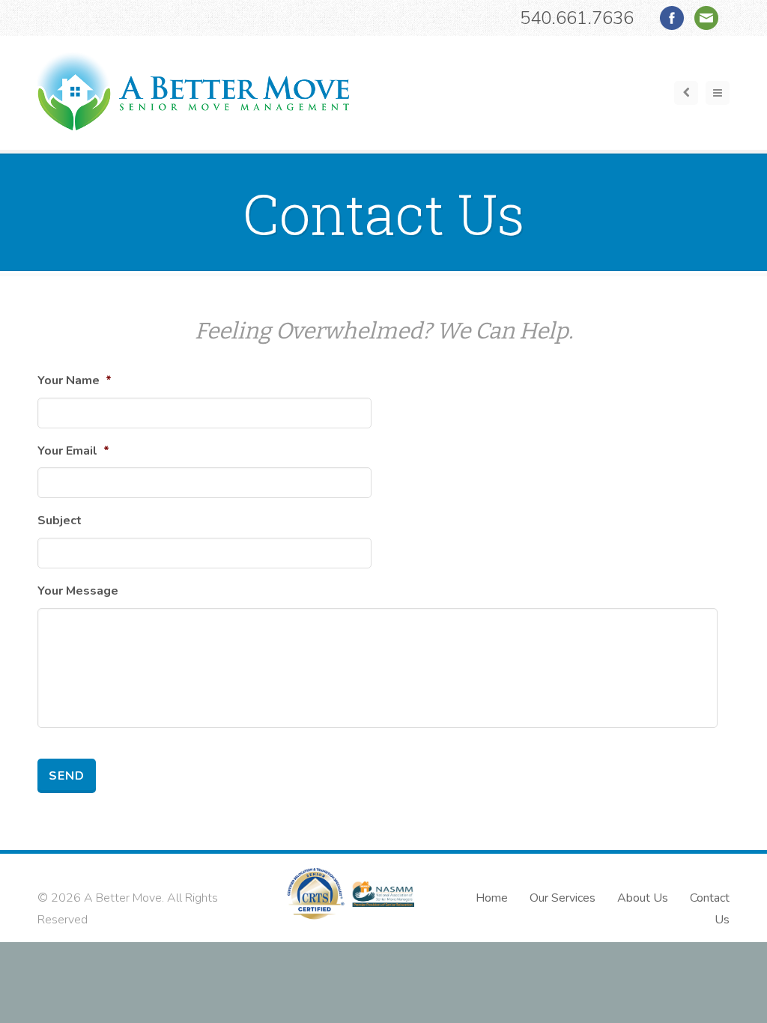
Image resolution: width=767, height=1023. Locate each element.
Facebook (672, 18)
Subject (59, 521)
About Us (642, 898)
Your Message (77, 591)
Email (706, 18)
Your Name (74, 381)
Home (492, 898)
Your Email (73, 451)
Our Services (562, 898)
